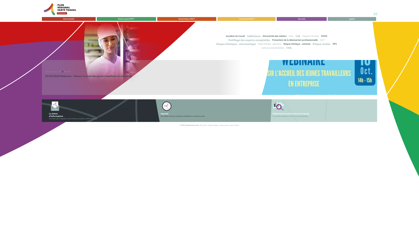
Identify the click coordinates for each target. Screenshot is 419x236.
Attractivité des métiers (275, 36)
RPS (335, 44)
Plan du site (203, 125)
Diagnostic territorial (310, 36)
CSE (298, 36)
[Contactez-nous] (375, 14)
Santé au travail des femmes (273, 48)
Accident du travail (235, 36)
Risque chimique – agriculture (269, 44)
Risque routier (322, 44)
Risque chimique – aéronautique (236, 44)
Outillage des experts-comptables (249, 40)
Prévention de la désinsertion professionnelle (295, 40)
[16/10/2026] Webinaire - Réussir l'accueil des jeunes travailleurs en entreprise (88, 76)
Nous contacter (234, 125)
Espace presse (224, 125)
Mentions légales (213, 125)
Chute (291, 36)
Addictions (253, 36)
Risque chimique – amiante (296, 44)
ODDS (324, 36)
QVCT (322, 40)
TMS (288, 48)
